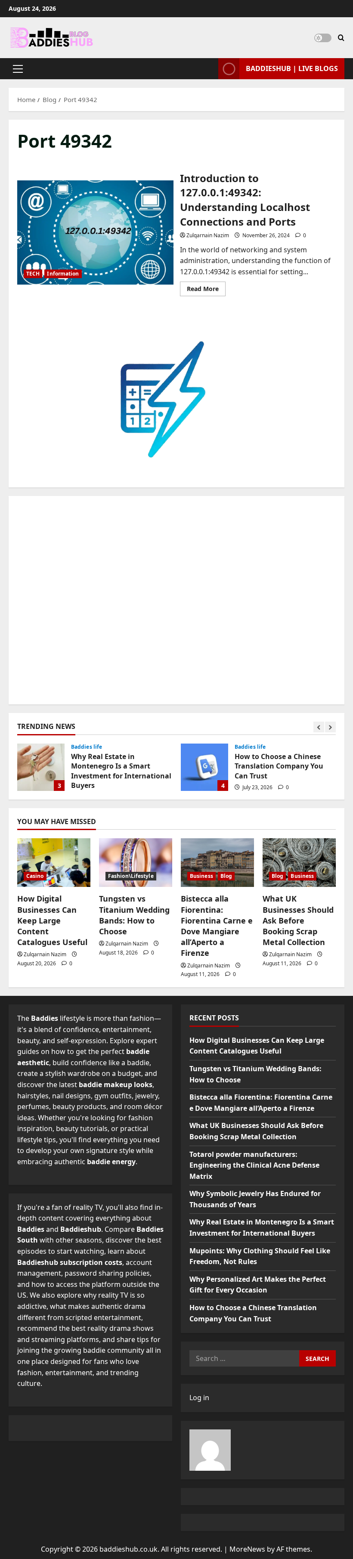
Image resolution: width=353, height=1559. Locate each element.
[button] (18, 69)
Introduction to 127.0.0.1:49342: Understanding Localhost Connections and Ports (95, 232)
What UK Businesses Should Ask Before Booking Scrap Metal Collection (298, 920)
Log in (199, 1397)
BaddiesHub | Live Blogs (292, 68)
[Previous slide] (318, 727)
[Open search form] (341, 37)
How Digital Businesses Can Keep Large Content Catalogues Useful (52, 920)
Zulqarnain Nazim (207, 235)
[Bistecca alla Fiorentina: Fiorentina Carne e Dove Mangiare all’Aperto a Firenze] (217, 862)
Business (201, 876)
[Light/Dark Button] (322, 38)
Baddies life (86, 747)
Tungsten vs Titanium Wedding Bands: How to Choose (134, 914)
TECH (33, 273)
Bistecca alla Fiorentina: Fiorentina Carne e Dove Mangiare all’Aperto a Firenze (217, 925)
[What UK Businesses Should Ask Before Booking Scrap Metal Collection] (299, 862)
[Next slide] (330, 727)
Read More (206, 290)
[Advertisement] (176, 600)
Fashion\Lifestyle (131, 876)
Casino (35, 876)
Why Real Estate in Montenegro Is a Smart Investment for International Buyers (41, 767)
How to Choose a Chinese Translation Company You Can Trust (204, 767)
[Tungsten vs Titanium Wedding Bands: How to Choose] (135, 862)
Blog (226, 876)
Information (63, 273)
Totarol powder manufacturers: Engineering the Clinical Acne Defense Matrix (254, 1165)
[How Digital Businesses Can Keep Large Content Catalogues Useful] (53, 862)
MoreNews (247, 1549)
